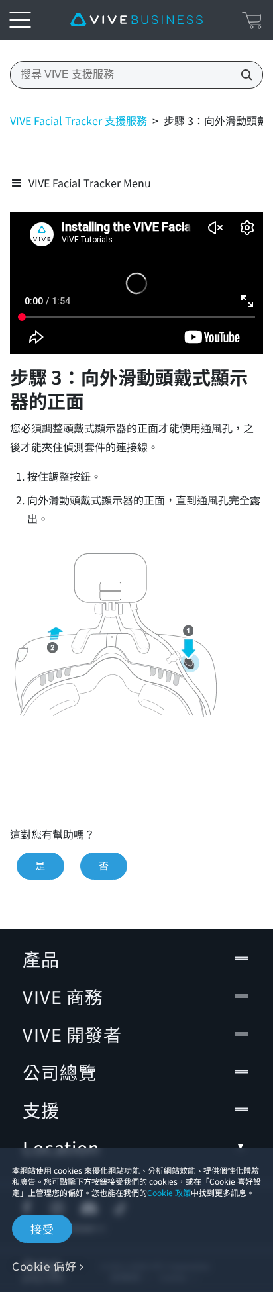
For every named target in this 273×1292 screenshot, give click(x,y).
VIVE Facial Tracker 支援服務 (78, 120)
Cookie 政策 (169, 1192)
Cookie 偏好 (44, 1266)
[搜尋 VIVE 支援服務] (242, 75)
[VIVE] (136, 20)
